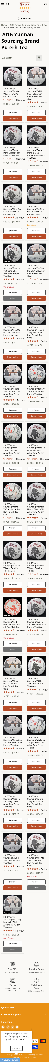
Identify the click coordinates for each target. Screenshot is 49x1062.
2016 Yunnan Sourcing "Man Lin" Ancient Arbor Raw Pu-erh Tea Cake (36, 390)
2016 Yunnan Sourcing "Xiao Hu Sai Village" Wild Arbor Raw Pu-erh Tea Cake (11, 801)
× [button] (31, 1029)
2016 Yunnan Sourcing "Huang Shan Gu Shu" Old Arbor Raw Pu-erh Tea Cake (11, 391)
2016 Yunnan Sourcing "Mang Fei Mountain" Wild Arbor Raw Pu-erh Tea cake (36, 450)
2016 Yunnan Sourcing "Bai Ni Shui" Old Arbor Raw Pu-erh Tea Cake (34, 93)
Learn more (16, 1048)
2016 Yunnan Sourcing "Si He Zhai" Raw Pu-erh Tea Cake (35, 682)
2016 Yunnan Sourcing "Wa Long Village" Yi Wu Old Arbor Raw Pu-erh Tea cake (36, 742)
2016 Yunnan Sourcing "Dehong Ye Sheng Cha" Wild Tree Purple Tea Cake (11, 270)
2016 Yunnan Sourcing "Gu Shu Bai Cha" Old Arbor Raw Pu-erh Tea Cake (36, 270)
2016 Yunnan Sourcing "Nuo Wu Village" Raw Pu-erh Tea (35, 567)
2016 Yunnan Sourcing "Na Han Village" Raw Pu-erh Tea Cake (11, 567)
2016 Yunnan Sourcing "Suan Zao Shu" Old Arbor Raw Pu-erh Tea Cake (12, 741)
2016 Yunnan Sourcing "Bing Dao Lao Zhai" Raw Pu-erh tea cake (12, 210)
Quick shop (13, 112)
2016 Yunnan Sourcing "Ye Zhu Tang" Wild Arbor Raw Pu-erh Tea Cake (35, 801)
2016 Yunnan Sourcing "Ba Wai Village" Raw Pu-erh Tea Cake (11, 92)
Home (4, 25)
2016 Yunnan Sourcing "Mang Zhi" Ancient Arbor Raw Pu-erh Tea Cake (11, 509)
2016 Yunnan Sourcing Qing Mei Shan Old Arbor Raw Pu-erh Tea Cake (35, 860)
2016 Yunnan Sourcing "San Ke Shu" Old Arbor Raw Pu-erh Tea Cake (36, 623)
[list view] (45, 58)
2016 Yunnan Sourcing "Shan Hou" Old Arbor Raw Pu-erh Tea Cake (10, 683)
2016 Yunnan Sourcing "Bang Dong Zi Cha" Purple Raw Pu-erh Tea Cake (36, 152)
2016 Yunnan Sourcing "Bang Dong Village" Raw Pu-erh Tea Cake (11, 151)
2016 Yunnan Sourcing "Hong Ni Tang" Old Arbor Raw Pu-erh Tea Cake (35, 332)
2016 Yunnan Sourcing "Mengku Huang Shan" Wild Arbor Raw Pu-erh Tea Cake (35, 509)
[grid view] (39, 58)
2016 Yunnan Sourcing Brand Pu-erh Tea (28, 25)
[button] (19, 1060)
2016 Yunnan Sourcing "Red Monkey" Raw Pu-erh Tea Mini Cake (11, 623)
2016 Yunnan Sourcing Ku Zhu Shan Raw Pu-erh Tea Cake (11, 859)
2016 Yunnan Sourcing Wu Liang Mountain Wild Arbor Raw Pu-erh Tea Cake (12, 922)
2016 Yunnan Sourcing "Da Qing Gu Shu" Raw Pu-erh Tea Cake (35, 210)
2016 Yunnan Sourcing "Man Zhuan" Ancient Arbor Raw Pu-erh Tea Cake (11, 450)
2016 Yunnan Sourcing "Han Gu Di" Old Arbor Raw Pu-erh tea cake (11, 331)
